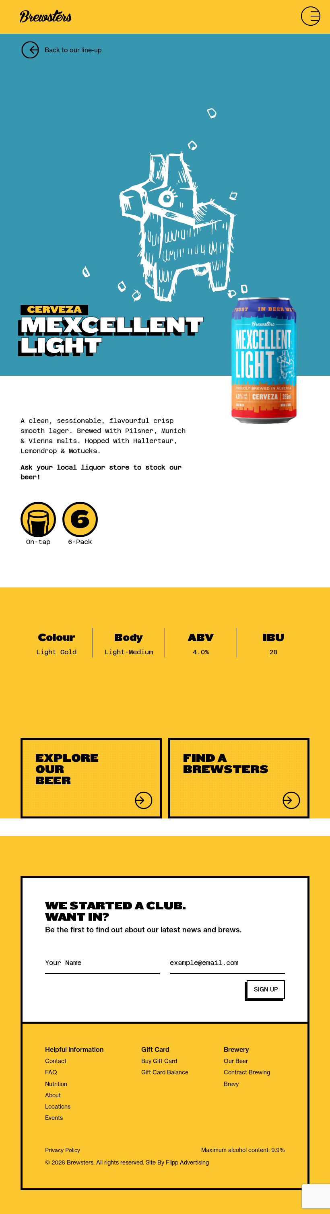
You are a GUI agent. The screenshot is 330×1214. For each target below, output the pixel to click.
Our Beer (236, 1061)
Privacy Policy (62, 1150)
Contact (55, 1061)
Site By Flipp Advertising (176, 1162)
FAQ (51, 1072)
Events (54, 1117)
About (53, 1095)
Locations (57, 1106)
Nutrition (56, 1084)
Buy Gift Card (159, 1061)
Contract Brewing (247, 1072)
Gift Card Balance (164, 1072)
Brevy (231, 1084)
